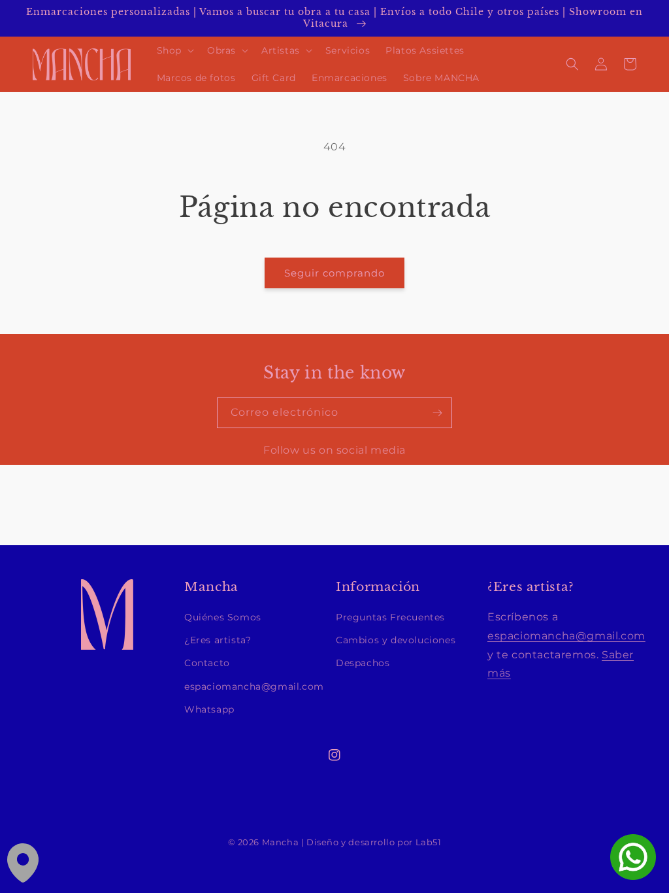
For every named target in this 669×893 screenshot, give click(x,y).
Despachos (362, 663)
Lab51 (429, 842)
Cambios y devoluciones (395, 640)
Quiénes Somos (222, 617)
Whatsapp (209, 709)
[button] (174, 50)
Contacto (207, 663)
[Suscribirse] (437, 412)
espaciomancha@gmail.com (254, 686)
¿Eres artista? (217, 640)
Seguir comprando (334, 273)
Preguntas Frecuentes (390, 617)
